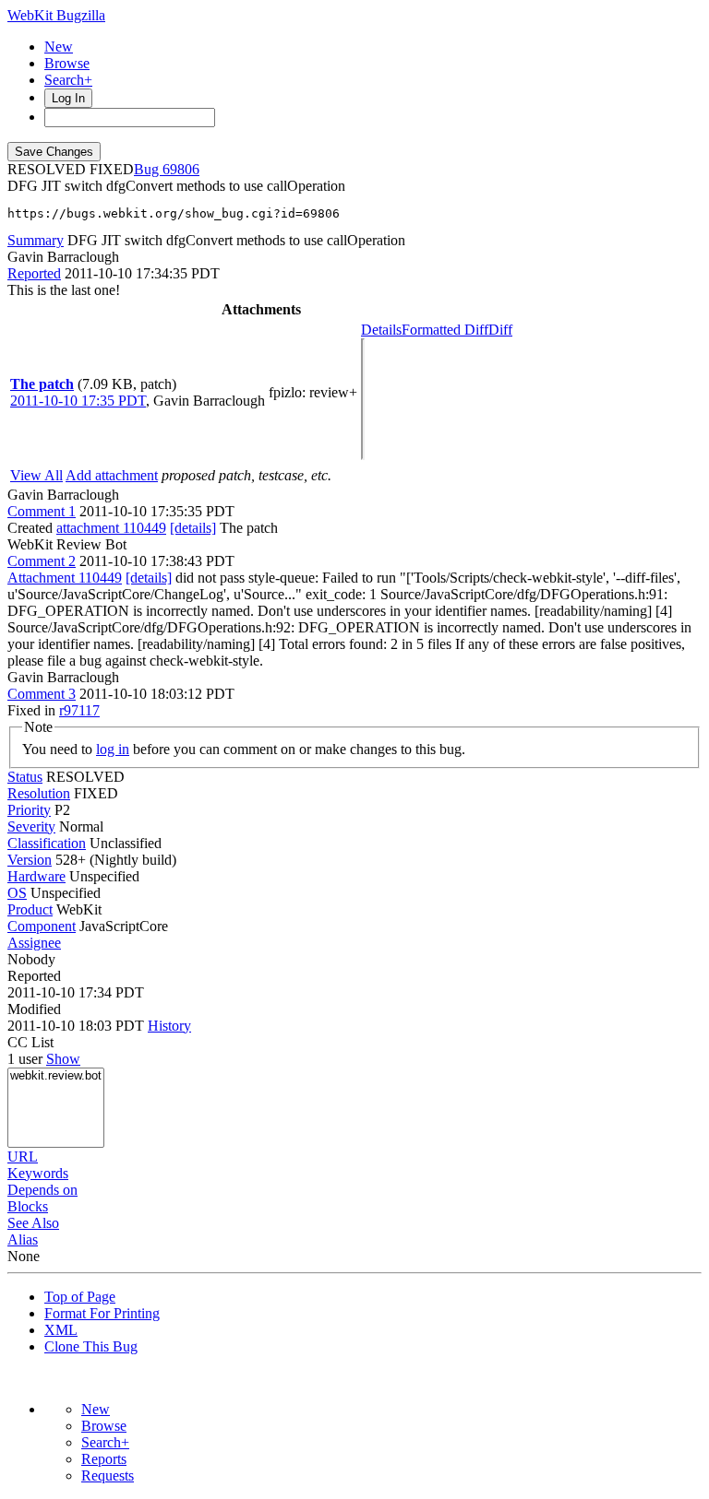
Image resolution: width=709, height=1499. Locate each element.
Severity (31, 826)
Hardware (36, 876)
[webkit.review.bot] (55, 1076)
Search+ (68, 80)
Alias (22, 1239)
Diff (500, 329)
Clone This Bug (91, 1346)
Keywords (37, 1173)
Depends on (42, 1190)
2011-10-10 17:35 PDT (78, 400)
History (169, 1025)
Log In (68, 98)
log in (112, 749)
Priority (29, 810)
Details (381, 329)
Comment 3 (41, 694)
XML (61, 1330)
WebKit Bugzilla (56, 15)
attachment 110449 (111, 528)
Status (24, 777)
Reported (34, 273)
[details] (193, 528)
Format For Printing (102, 1313)
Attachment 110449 (64, 577)
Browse (67, 63)
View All (36, 475)
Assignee (34, 942)
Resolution (38, 793)
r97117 (79, 710)
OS (17, 893)
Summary (35, 240)
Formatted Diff (445, 329)
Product (30, 909)
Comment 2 (41, 561)
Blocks (27, 1206)
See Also (33, 1223)
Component (41, 926)
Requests (107, 1475)
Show (63, 1059)
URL (22, 1156)
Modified (34, 1009)
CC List (30, 1042)
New (58, 46)
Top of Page (79, 1296)
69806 (180, 169)
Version (29, 860)
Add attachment (112, 475)
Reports (103, 1459)
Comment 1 (41, 511)
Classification (46, 843)
